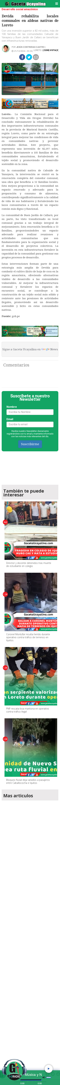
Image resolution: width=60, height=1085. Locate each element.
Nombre (11, 406)
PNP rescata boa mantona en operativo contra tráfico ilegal (27, 710)
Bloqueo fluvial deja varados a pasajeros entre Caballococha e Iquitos (28, 781)
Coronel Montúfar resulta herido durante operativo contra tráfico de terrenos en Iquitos (28, 637)
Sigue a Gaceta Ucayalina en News (30, 349)
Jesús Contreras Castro (30, 47)
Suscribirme (30, 444)
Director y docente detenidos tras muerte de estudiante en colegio (28, 564)
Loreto (37, 50)
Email (9, 419)
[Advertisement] (30, 930)
